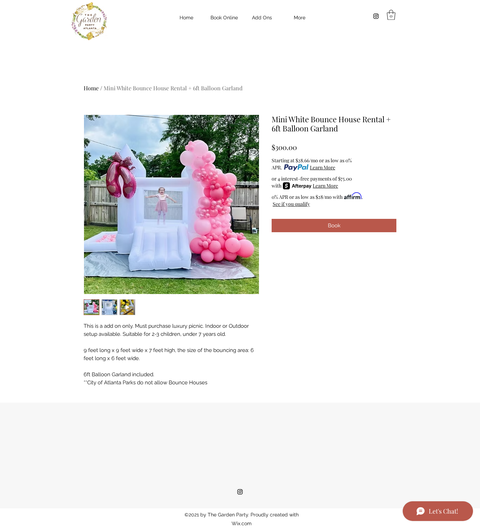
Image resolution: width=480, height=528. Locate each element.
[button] (391, 15)
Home (91, 88)
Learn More (322, 167)
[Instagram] (376, 16)
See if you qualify (291, 204)
